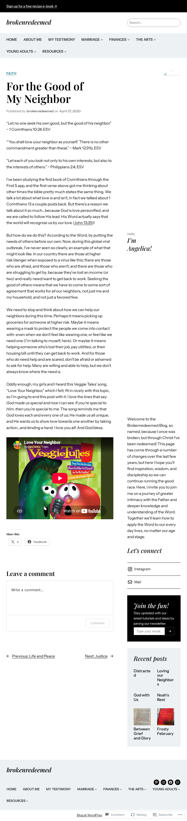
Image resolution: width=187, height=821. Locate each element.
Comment (97, 623)
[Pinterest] (156, 782)
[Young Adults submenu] (35, 52)
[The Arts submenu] (155, 39)
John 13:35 (83, 222)
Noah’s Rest (163, 697)
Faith (11, 73)
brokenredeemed (28, 22)
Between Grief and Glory (142, 733)
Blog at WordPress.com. (93, 815)
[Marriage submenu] (102, 39)
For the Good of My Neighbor (44, 92)
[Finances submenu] (128, 39)
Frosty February (165, 731)
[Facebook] (170, 782)
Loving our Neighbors (165, 678)
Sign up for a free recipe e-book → (31, 6)
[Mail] (177, 782)
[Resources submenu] (65, 52)
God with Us (142, 697)
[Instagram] (163, 782)
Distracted (142, 673)
